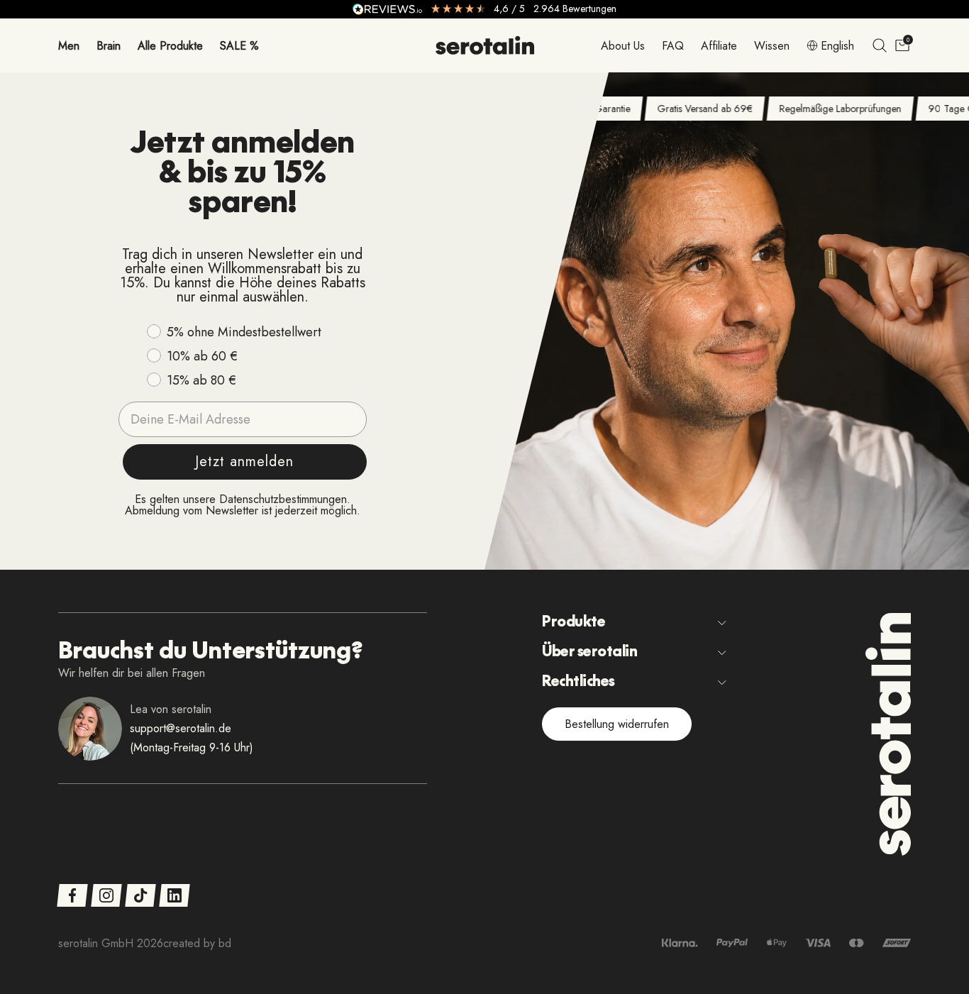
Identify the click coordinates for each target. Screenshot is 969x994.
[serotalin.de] (485, 45)
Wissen (772, 45)
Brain (108, 45)
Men (68, 45)
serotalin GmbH (95, 943)
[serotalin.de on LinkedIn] (174, 895)
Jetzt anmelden (244, 461)
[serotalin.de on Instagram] (106, 895)
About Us (623, 45)
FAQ (673, 45)
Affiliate (719, 45)
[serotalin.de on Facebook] (72, 895)
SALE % (239, 45)
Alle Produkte (170, 45)
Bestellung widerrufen (617, 724)
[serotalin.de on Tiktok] (140, 895)
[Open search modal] (879, 45)
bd (224, 943)
